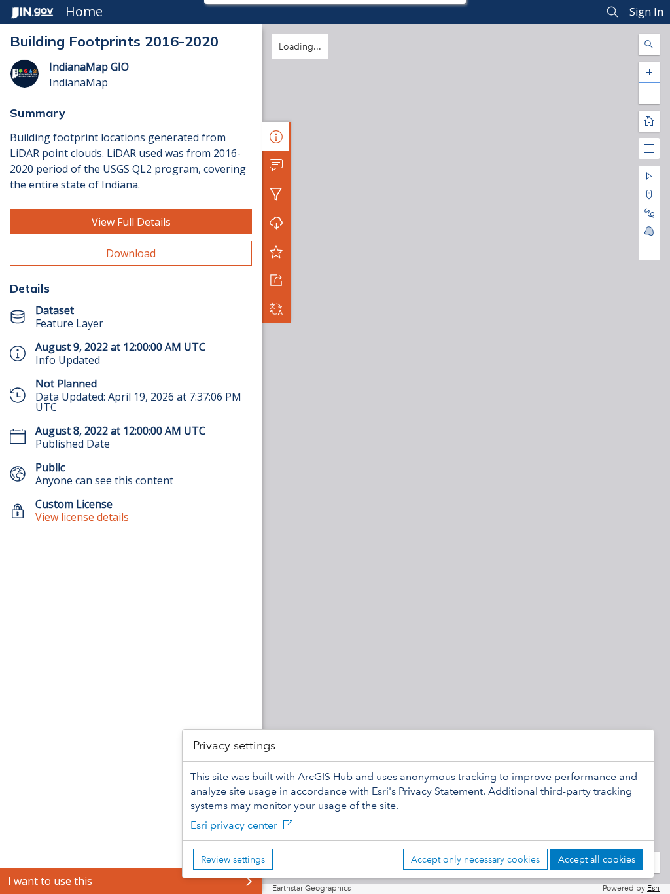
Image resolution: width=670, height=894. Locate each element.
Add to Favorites (276, 251)
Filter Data (276, 193)
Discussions (276, 165)
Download (131, 253)
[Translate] (276, 309)
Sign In (646, 12)
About (276, 136)
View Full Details (131, 222)
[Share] (276, 280)
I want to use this (50, 881)
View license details (82, 517)
